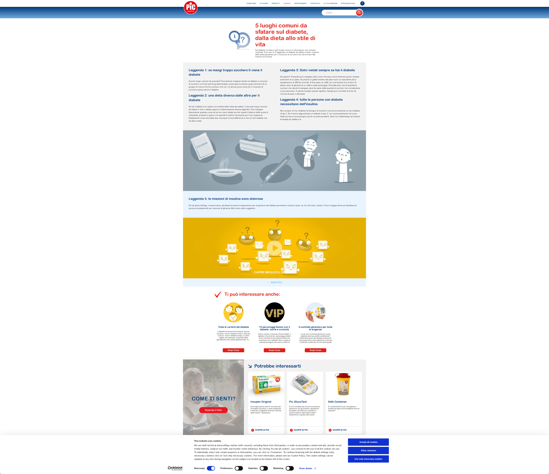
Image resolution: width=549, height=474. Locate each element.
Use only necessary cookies (368, 459)
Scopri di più (233, 350)
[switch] (239, 468)
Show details (305, 468)
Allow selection (368, 450)
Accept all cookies (368, 442)
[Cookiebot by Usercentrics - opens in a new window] (175, 468)
